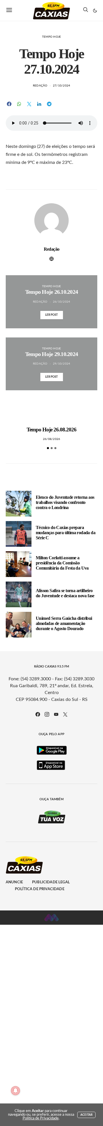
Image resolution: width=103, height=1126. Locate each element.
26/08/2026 (51, 439)
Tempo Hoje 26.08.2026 (52, 430)
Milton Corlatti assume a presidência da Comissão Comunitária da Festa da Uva (62, 562)
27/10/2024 (61, 85)
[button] (95, 10)
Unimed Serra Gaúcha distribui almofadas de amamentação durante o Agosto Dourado (64, 623)
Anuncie (14, 882)
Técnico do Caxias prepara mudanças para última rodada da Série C (65, 532)
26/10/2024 (61, 301)
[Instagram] (47, 714)
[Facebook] (38, 714)
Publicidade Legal (51, 882)
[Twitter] (65, 714)
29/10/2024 (61, 363)
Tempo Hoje (51, 36)
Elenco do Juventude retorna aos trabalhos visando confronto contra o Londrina (65, 502)
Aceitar (86, 1114)
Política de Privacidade (39, 889)
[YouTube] (56, 714)
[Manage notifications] (15, 1090)
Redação (40, 85)
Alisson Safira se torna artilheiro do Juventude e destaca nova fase (65, 593)
